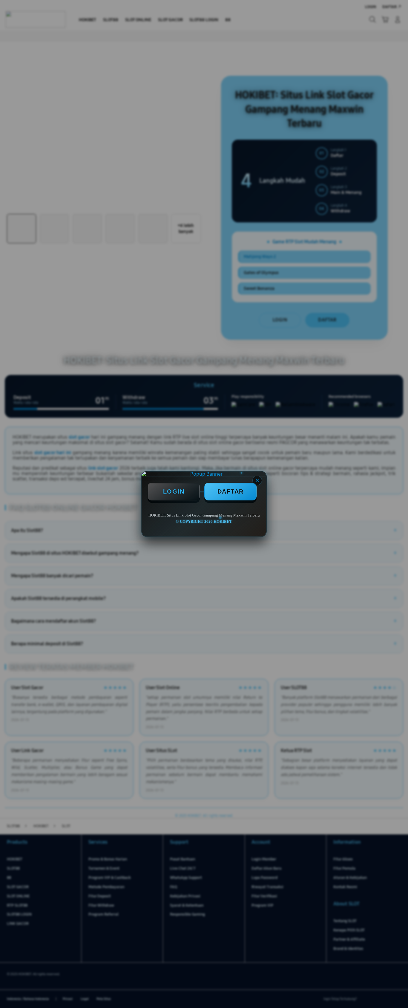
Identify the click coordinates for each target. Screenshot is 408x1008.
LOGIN (174, 491)
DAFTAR (230, 491)
